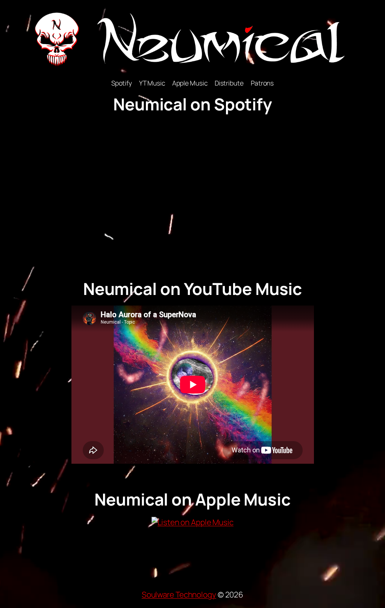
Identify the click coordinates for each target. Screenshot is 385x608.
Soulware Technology (179, 594)
